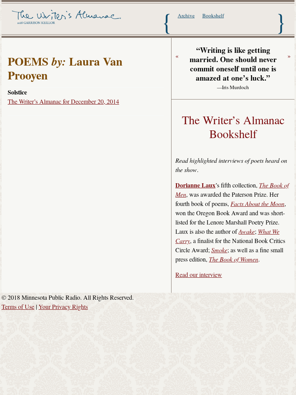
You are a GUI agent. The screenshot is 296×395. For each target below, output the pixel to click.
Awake (247, 231)
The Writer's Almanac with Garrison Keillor (67, 21)
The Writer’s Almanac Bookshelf (233, 126)
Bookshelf (213, 15)
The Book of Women (233, 259)
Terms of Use (18, 306)
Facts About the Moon (257, 203)
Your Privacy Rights (63, 306)
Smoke (219, 250)
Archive (186, 15)
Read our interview (198, 274)
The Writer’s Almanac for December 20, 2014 (63, 101)
